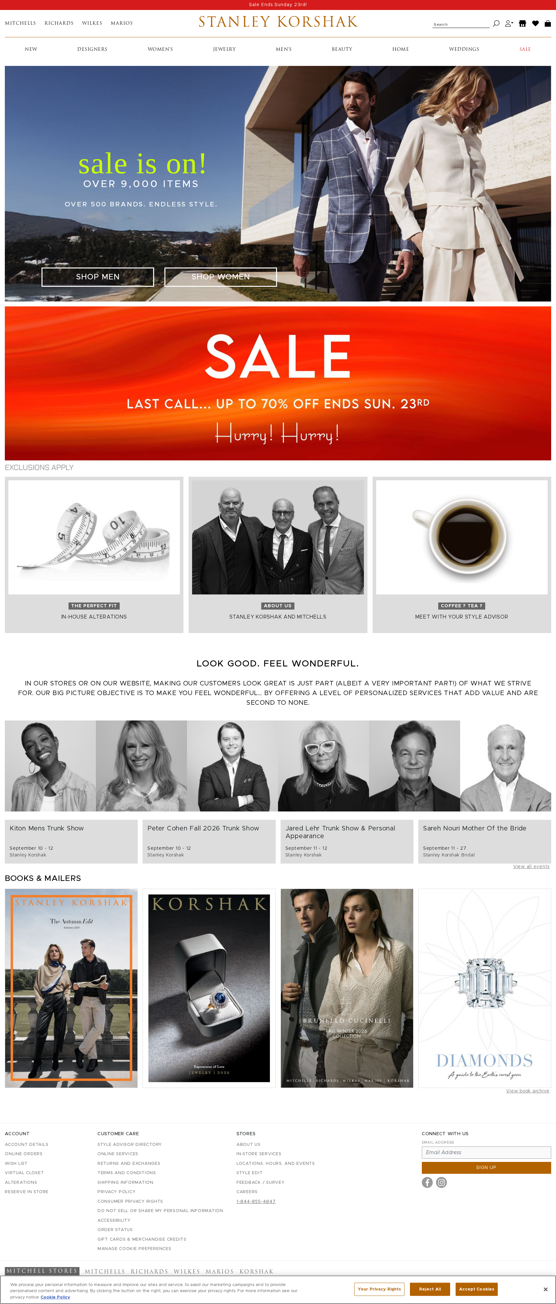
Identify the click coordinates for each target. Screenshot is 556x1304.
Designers (92, 49)
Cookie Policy (55, 1297)
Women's (160, 49)
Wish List (16, 1164)
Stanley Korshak (278, 23)
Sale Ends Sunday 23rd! (278, 5)
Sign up (486, 1167)
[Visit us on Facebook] (427, 1182)
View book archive (528, 1091)
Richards (59, 23)
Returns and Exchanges (129, 1164)
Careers (247, 1192)
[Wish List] (536, 24)
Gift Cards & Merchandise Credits (142, 1239)
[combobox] (461, 23)
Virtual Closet (24, 1173)
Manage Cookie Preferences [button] (134, 1249)
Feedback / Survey (260, 1183)
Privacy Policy (116, 1192)
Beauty (342, 49)
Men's (284, 49)
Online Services (117, 1154)
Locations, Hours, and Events (275, 1164)
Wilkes (92, 23)
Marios (122, 23)
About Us (248, 1145)
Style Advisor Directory (129, 1145)
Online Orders (24, 1154)
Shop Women (220, 277)
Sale (525, 49)
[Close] (546, 1289)
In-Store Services (259, 1154)
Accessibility (114, 1220)
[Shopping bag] (548, 24)
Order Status (115, 1230)
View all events (531, 867)
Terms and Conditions (126, 1173)
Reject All (430, 1289)
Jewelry (224, 49)
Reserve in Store (27, 1192)
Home (400, 49)
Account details (26, 1145)
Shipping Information (125, 1183)
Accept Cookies (476, 1289)
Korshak (256, 1272)
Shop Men (98, 277)
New (31, 49)
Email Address (438, 1142)
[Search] (496, 23)
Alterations (21, 1183)
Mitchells (20, 23)
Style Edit (249, 1173)
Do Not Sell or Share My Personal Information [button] (160, 1211)
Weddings (464, 49)
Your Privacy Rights (379, 1289)
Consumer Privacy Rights (130, 1202)
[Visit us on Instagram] (441, 1182)
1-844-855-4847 (256, 1202)
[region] (278, 1289)
